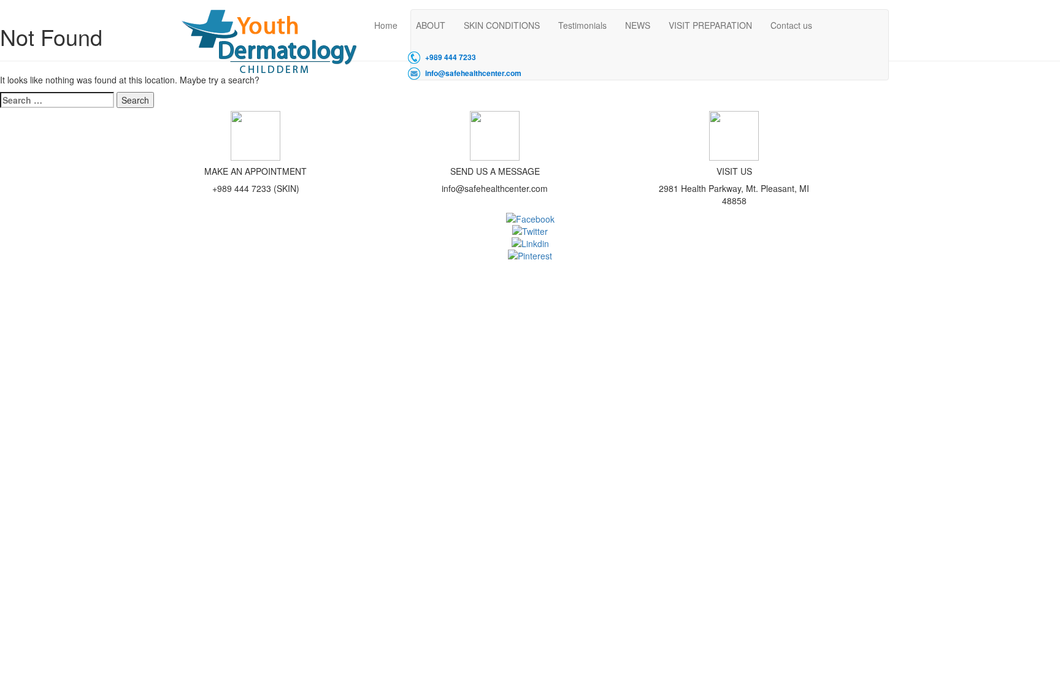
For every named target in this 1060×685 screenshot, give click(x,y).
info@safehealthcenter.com (473, 73)
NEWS (637, 25)
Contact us (791, 25)
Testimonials (582, 25)
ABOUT (430, 25)
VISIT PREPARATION (710, 25)
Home (386, 25)
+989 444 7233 (450, 57)
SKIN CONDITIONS (502, 25)
